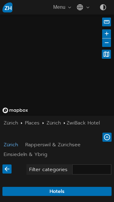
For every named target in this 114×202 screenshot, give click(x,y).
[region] (57, 65)
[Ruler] (106, 22)
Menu (59, 7)
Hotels (57, 191)
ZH (8, 8)
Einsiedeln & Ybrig (25, 154)
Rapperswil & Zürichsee (53, 144)
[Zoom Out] (106, 42)
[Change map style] (106, 54)
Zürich (11, 144)
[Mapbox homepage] (15, 110)
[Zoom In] (106, 33)
